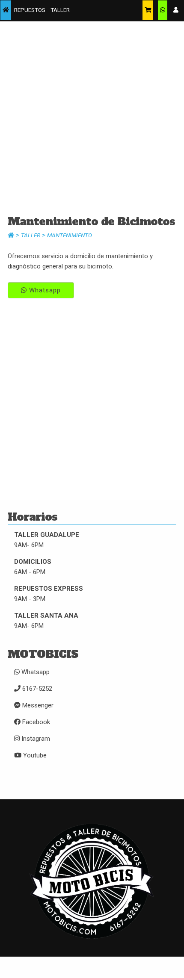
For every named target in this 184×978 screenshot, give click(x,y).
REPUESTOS (29, 9)
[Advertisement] (92, 121)
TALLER (60, 9)
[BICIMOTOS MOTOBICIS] (92, 944)
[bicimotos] (6, 10)
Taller (30, 235)
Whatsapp (44, 290)
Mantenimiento (69, 235)
